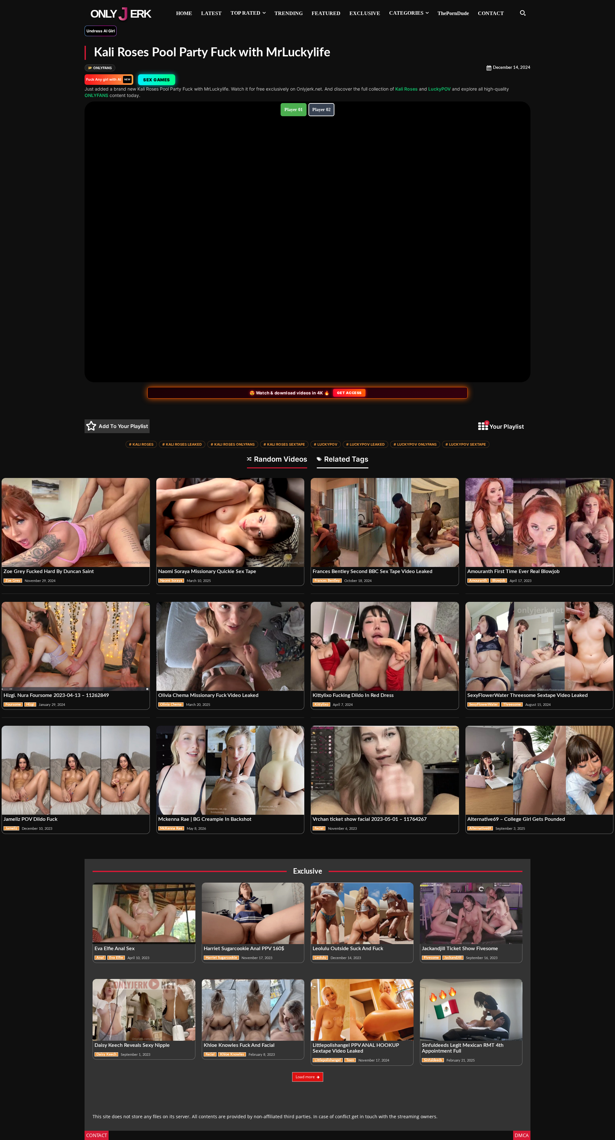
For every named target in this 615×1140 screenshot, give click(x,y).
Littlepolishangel (328, 1060)
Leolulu (320, 957)
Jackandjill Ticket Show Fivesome (460, 948)
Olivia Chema (171, 704)
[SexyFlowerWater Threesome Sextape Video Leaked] (539, 646)
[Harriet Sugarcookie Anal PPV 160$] (253, 913)
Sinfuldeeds (433, 1060)
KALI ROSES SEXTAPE (284, 444)
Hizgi (30, 704)
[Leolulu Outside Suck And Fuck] (362, 913)
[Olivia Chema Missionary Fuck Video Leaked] (230, 646)
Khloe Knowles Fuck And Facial (239, 1045)
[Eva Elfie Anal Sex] (144, 913)
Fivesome (431, 957)
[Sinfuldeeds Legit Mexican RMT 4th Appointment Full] (471, 1009)
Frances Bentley (327, 580)
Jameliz (11, 828)
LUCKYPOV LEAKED (365, 444)
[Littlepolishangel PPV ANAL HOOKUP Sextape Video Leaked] (362, 1009)
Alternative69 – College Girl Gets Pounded (516, 819)
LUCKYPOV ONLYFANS (415, 444)
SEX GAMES (156, 79)
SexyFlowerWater (483, 704)
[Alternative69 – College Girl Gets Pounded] (539, 770)
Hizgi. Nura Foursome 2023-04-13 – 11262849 (56, 695)
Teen (350, 1060)
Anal (100, 957)
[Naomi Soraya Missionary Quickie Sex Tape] (230, 522)
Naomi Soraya (171, 580)
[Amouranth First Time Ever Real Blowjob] (539, 522)
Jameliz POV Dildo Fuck (30, 819)
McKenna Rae (171, 828)
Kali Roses (406, 89)
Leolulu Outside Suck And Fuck (348, 948)
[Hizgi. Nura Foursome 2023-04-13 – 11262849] (76, 646)
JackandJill (453, 957)
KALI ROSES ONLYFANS (233, 444)
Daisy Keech (106, 1054)
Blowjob (498, 580)
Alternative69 (480, 828)
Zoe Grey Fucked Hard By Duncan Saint (49, 571)
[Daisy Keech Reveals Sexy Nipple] (144, 1009)
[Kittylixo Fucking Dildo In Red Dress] (385, 646)
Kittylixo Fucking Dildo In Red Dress (353, 695)
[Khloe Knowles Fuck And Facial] (253, 1009)
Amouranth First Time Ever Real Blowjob (513, 571)
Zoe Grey (12, 580)
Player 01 (293, 109)
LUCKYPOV (325, 444)
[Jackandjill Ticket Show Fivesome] (471, 913)
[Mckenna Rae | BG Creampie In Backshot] (230, 770)
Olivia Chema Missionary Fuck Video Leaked (208, 695)
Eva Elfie (116, 957)
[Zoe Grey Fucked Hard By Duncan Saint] (76, 522)
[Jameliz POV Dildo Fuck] (76, 770)
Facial (319, 828)
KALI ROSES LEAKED (182, 444)
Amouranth (478, 580)
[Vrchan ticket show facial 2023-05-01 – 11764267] (385, 770)
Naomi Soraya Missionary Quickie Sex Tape (207, 571)
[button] (522, 12)
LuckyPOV (439, 89)
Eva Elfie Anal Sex (114, 948)
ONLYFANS (100, 68)
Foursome (13, 704)
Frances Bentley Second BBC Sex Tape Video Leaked (372, 571)
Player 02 (321, 109)
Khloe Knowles (232, 1054)
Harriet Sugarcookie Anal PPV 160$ (244, 948)
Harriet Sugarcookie (221, 957)
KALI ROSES (141, 444)
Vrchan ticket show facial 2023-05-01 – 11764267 (370, 819)
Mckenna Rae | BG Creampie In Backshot (204, 819)
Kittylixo (321, 704)
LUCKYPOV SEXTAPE (466, 444)
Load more (305, 1076)
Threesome (512, 704)
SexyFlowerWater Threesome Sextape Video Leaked (527, 695)
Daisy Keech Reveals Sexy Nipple (132, 1045)
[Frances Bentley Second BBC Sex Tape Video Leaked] (385, 522)
